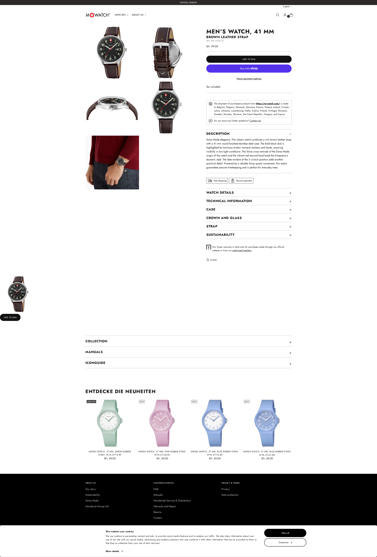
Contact (157, 518)
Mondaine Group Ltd (97, 506)
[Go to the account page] (284, 15)
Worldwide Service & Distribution (172, 501)
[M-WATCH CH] (97, 15)
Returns (157, 512)
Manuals (158, 495)
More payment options (249, 79)
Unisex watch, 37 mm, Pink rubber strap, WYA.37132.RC (162, 453)
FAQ (155, 489)
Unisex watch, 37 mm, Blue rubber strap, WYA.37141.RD (267, 453)
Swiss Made (92, 501)
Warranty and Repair (164, 506)
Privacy (225, 489)
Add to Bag (10, 317)
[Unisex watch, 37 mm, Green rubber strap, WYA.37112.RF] (109, 423)
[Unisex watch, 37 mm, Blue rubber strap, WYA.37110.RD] (214, 423)
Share (213, 259)
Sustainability (92, 495)
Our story (90, 489)
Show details (112, 551)
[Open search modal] (278, 15)
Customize (283, 542)
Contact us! (255, 120)
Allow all (285, 533)
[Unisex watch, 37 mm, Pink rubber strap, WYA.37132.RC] (162, 423)
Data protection (229, 495)
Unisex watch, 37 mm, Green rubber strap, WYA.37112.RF (110, 453)
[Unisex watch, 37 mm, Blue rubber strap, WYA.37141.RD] (267, 423)
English (286, 6)
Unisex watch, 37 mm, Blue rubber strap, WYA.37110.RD (215, 453)
